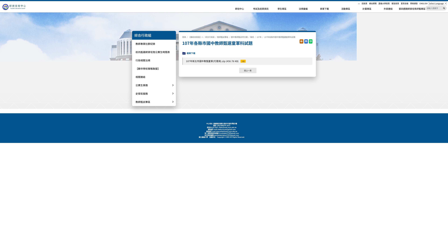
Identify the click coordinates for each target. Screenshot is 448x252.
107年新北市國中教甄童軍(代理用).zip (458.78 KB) (215, 61)
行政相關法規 (143, 60)
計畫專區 (366, 8)
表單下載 (324, 8)
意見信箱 (404, 3)
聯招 (252, 37)
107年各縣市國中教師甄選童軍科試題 (279, 37)
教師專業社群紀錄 (145, 44)
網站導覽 (373, 3)
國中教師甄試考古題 (239, 37)
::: (359, 3)
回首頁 (364, 3)
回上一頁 (248, 70)
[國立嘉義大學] (14, 7)
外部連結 (388, 8)
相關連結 (140, 77)
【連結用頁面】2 (196, 37)
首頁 (184, 37)
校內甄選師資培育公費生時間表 (153, 52)
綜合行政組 (210, 37)
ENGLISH (424, 3)
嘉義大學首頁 (384, 3)
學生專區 (282, 8)
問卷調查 (414, 3)
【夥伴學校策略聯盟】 (148, 68)
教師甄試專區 (222, 37)
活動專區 (345, 8)
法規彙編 (303, 8)
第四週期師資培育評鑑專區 (412, 8)
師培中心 (239, 8)
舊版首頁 (395, 3)
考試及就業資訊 (261, 8)
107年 (259, 37)
